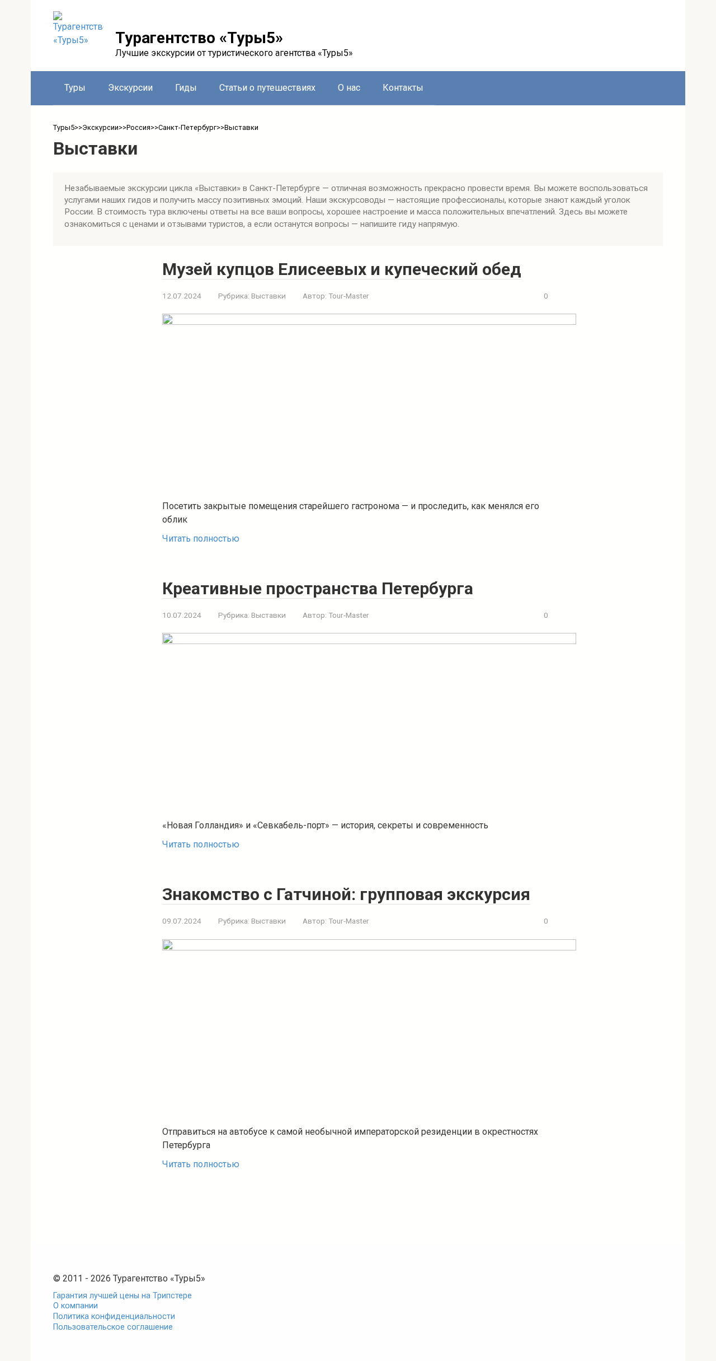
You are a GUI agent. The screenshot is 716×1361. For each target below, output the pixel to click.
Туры (75, 87)
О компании (75, 1306)
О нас (349, 87)
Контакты (403, 87)
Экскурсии (130, 87)
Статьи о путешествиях (267, 87)
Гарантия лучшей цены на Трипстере (122, 1296)
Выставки (268, 295)
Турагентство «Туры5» (199, 38)
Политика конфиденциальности (114, 1316)
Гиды (186, 87)
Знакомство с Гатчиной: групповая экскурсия (346, 894)
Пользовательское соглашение (113, 1327)
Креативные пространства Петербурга (317, 588)
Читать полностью (200, 538)
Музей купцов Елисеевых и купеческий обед (341, 269)
